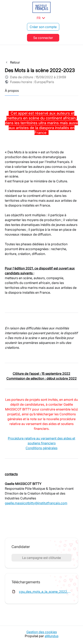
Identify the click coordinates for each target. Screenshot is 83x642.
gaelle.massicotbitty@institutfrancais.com (36, 503)
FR (42, 18)
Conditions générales (41, 448)
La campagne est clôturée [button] (41, 558)
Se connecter (43, 38)
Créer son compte (43, 27)
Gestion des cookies (41, 632)
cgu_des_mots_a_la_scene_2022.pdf (45, 592)
